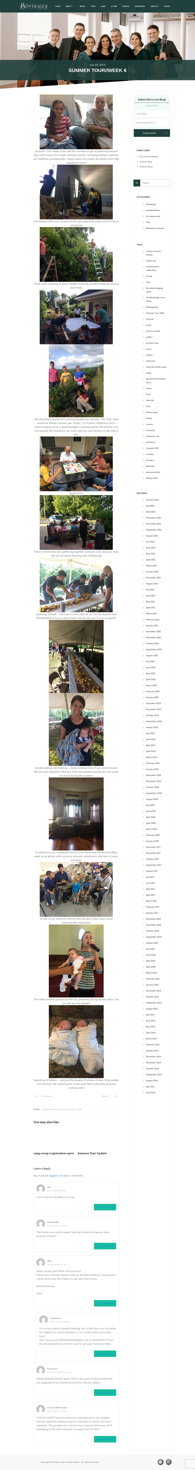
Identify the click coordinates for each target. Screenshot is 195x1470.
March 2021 (151, 613)
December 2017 (153, 847)
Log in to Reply (105, 1207)
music (148, 349)
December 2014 (153, 1056)
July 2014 (150, 1086)
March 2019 (151, 757)
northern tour (152, 343)
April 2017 (150, 895)
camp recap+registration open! (54, 1142)
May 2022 (150, 553)
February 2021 (152, 619)
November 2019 (153, 709)
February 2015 (152, 1044)
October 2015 (152, 996)
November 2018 (153, 781)
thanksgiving (152, 307)
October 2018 (152, 787)
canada (149, 454)
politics (149, 337)
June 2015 (150, 1020)
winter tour (151, 260)
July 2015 (150, 1014)
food (148, 394)
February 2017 (152, 907)
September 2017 (154, 865)
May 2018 (150, 817)
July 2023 (150, 505)
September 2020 (154, 649)
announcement (153, 472)
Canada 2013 (152, 448)
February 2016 (152, 978)
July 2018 (150, 805)
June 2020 (150, 667)
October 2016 (152, 931)
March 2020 (151, 685)
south (148, 325)
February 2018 (152, 835)
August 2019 (152, 727)
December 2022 (153, 517)
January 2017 (152, 913)
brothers (150, 460)
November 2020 (153, 637)
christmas (150, 442)
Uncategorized (153, 216)
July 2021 (150, 589)
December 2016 (153, 919)
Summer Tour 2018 (155, 313)
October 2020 (152, 643)
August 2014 (152, 1080)
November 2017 (153, 853)
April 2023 (150, 511)
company (150, 430)
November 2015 (153, 990)
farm (148, 406)
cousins (149, 424)
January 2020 (152, 697)
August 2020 (152, 655)
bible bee (150, 466)
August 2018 (152, 799)
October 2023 (152, 500)
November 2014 (153, 1062)
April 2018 (150, 823)
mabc (148, 373)
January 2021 (152, 625)
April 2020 (150, 679)
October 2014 (152, 1068)
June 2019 (150, 739)
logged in (54, 1175)
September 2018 (154, 793)
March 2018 (151, 829)
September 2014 (154, 1074)
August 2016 (152, 943)
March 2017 (151, 901)
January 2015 (152, 1050)
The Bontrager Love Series (155, 299)
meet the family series (156, 367)
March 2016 (151, 972)
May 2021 (150, 601)
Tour (148, 222)
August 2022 (152, 535)
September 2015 (154, 1002)
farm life (150, 400)
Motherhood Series (155, 228)
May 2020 (150, 673)
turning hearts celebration (152, 268)
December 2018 (153, 775)
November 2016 (153, 925)
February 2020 (152, 691)
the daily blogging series (154, 290)
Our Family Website (149, 156)
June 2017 (150, 883)
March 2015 (151, 1038)
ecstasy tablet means (57, 1407)
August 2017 (152, 871)
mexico (149, 355)
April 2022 (150, 559)
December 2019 (153, 703)
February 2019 (152, 763)
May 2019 (150, 745)
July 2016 (150, 949)
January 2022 (152, 571)
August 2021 (152, 583)
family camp (152, 412)
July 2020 (150, 661)
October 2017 (152, 859)
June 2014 (150, 1092)
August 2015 (152, 1008)
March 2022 (151, 565)
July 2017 (150, 877)
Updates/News (153, 210)
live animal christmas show (156, 380)
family (149, 418)
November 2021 (153, 577)
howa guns (52, 1368)
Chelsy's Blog (146, 161)
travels (149, 276)
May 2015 (150, 1026)
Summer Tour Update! (98, 1142)
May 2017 (150, 889)
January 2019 (152, 769)
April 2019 (150, 751)
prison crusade (153, 331)
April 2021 (150, 607)
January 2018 (152, 841)
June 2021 (150, 595)
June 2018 (150, 811)
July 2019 (150, 733)
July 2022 (150, 541)
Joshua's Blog (146, 166)
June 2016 (150, 955)
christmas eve (152, 436)
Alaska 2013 (152, 478)
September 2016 (154, 937)
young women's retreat (153, 253)
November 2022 (153, 523)
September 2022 (154, 529)
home (148, 388)
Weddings (151, 204)
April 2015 (150, 1032)
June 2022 (150, 547)
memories (150, 361)
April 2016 (150, 967)
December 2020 (153, 631)
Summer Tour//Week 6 (97, 70)
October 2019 (152, 715)
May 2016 (150, 961)
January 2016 (152, 984)
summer (150, 319)
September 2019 (154, 721)
